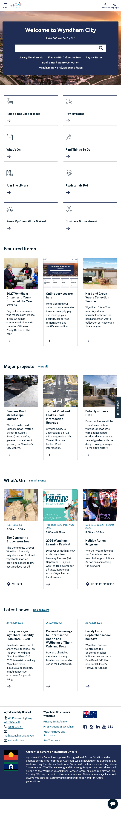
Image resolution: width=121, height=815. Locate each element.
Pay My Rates (75, 113)
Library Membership (31, 57)
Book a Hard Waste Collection (60, 62)
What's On (13, 149)
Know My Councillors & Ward (26, 221)
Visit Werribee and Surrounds (54, 733)
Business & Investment (81, 221)
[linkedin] (97, 726)
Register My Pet (77, 185)
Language (113, 5)
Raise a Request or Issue (23, 113)
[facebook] (85, 726)
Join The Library (17, 185)
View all (43, 366)
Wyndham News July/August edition (60, 67)
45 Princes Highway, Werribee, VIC (18, 720)
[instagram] (91, 726)
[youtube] (104, 726)
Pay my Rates (94, 57)
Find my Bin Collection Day (64, 57)
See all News (41, 609)
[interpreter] (110, 726)
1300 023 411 (15, 726)
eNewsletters (16, 740)
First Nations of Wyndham (58, 726)
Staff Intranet (51, 740)
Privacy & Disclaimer (55, 721)
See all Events (37, 480)
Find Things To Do (78, 149)
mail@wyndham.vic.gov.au (19, 735)
